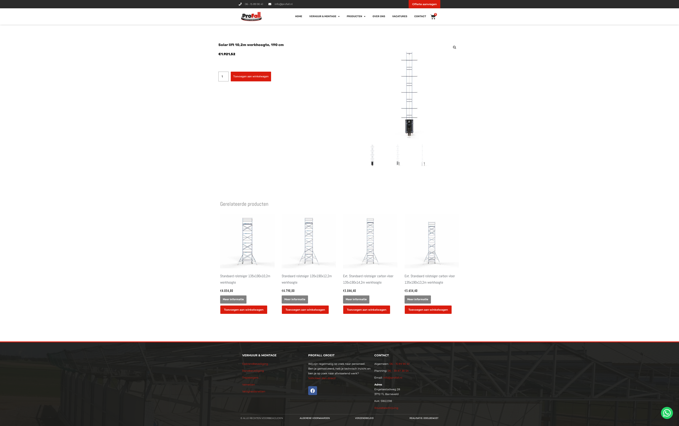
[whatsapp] (666, 413)
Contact (420, 16)
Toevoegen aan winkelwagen (251, 76)
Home (298, 16)
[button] (454, 47)
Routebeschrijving (386, 408)
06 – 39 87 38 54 (398, 370)
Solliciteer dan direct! (322, 378)
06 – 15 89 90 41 (399, 363)
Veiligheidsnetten (253, 391)
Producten (354, 16)
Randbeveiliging (253, 370)
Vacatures (399, 16)
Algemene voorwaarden (315, 418)
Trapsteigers (250, 377)
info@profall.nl (392, 377)
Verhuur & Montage (322, 16)
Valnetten (248, 384)
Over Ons (379, 16)
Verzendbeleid (364, 418)
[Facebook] (312, 390)
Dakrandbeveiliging (255, 363)
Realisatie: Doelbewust (424, 418)
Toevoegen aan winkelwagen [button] (243, 309)
